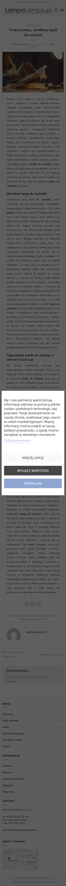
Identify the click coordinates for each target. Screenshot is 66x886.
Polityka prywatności (17, 440)
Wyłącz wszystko (33, 470)
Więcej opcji (33, 458)
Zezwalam (33, 483)
